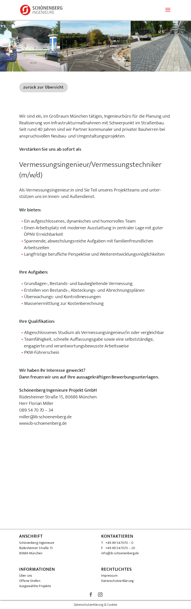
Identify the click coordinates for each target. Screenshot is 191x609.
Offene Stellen (29, 581)
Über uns (25, 575)
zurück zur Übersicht (43, 87)
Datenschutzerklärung (117, 581)
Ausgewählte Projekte (35, 586)
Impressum (109, 575)
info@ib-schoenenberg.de (120, 553)
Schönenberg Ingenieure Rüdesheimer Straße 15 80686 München (36, 548)
